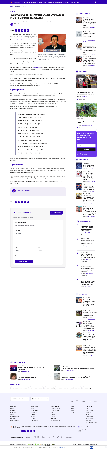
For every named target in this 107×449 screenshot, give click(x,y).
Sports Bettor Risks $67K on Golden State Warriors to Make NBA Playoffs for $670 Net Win (89, 49)
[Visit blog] (34, 431)
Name (17, 247)
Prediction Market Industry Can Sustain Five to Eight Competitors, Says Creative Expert (89, 303)
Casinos (72, 410)
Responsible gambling (15, 420)
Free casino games (55, 410)
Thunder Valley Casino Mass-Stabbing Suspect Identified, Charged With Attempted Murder (34, 376)
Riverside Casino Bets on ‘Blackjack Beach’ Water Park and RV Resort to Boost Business (89, 338)
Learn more (62, 447)
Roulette (53, 414)
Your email (79, 142)
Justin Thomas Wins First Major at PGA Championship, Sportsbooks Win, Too (89, 36)
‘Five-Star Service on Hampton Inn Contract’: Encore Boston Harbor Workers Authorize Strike (89, 350)
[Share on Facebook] (16, 30)
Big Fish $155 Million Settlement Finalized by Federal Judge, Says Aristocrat (87, 269)
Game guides (55, 406)
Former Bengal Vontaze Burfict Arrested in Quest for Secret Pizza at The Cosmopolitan (90, 61)
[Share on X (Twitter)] (25, 30)
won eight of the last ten (19, 40)
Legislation (33, 2)
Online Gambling (50, 388)
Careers (12, 414)
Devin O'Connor (91, 54)
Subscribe (86, 149)
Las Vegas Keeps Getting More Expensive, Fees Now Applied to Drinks (88, 282)
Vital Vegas (73, 2)
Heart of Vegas (34, 420)
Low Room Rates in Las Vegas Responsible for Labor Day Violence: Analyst (87, 242)
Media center (88, 420)
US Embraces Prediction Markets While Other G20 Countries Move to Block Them (88, 199)
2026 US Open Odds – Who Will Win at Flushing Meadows (77, 368)
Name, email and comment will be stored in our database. (31, 256)
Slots (52, 412)
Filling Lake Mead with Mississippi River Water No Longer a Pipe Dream (88, 256)
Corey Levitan (91, 168)
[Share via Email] (28, 30)
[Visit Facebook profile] (25, 431)
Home (87, 408)
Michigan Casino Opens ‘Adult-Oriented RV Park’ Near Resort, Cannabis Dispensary (90, 315)
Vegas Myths (51, 2)
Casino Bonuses (63, 388)
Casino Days (34, 412)
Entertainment (66, 2)
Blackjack (53, 416)
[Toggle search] (95, 2)
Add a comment (56, 212)
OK (91, 447)
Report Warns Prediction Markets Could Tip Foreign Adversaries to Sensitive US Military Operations (76, 376)
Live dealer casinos (55, 420)
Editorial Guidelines (14, 416)
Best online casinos (55, 408)
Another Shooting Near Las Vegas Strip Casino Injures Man (86, 93)
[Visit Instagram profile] (31, 431)
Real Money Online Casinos (19, 388)
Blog (78, 2)
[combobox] (19, 399)
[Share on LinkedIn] (22, 30)
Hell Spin (33, 414)
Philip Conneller (91, 216)
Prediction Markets (42, 2)
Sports (24, 6)
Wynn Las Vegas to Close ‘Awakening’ (88, 165)
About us (13, 406)
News (23, 2)
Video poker (54, 418)
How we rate (13, 418)
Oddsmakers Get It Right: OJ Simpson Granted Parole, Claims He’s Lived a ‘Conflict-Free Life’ (89, 22)
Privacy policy (89, 412)
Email (40, 247)
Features (72, 412)
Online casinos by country (91, 422)
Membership (13, 412)
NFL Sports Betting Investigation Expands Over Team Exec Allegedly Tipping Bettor (89, 176)
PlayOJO (33, 418)
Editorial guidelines (90, 418)
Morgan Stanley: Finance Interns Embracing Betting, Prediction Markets (88, 326)
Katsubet (33, 416)
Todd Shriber (91, 191)
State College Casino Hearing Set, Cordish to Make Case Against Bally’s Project (87, 228)
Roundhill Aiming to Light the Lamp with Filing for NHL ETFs (88, 187)
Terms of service (89, 410)
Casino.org (85, 444)
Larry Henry (84, 96)
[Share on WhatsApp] (19, 30)
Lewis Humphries (70, 370)
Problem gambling (89, 416)
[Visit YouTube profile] (28, 431)
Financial (28, 2)
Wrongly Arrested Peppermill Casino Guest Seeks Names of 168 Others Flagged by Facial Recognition (89, 211)
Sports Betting (58, 2)
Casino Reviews (75, 388)
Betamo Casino (34, 410)
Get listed (12, 410)
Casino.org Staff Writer (19, 24)
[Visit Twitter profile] (22, 431)
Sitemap (87, 414)
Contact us (12, 408)
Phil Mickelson (37, 67)
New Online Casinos (36, 388)
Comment (18, 230)
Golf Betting (87, 388)
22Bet (32, 408)
